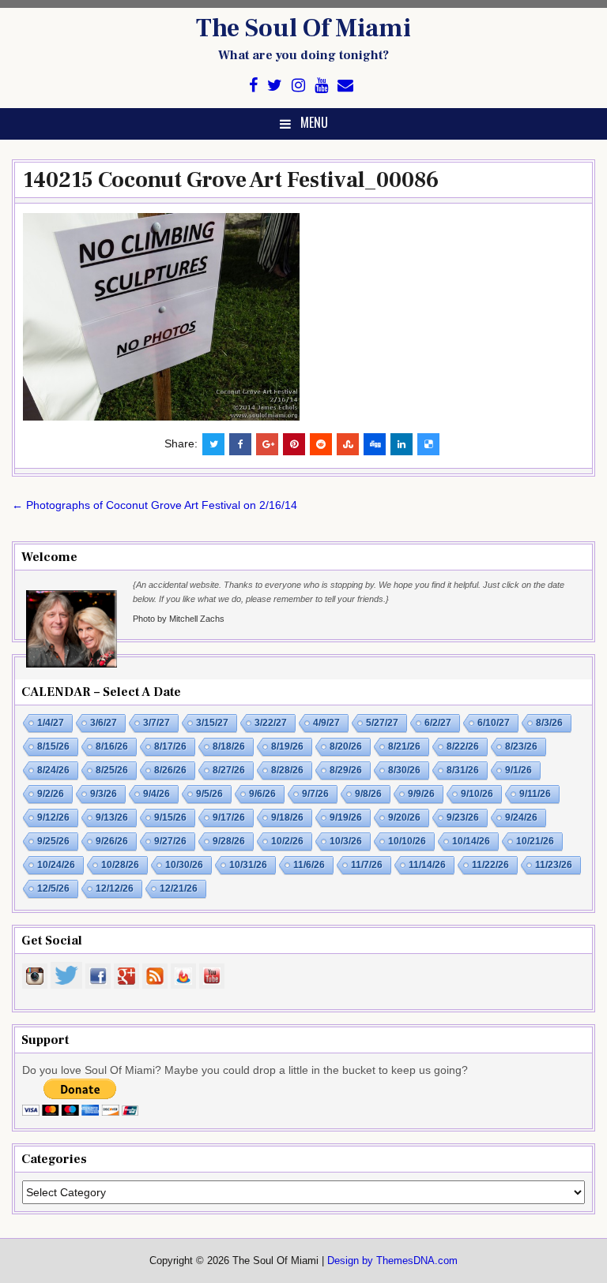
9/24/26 (521, 817)
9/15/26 (170, 817)
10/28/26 (120, 864)
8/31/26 (463, 770)
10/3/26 (346, 841)
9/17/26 (229, 817)
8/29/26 (346, 770)
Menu (314, 122)
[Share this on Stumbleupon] (348, 444)
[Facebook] (253, 85)
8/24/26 (53, 770)
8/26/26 (170, 770)
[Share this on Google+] (267, 444)
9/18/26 (287, 817)
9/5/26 (209, 793)
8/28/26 (287, 770)
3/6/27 (103, 722)
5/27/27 (382, 722)
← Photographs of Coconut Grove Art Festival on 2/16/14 (154, 505)
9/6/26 (262, 793)
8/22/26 (463, 746)
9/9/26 (421, 793)
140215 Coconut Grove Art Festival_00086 (231, 180)
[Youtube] (321, 85)
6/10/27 (493, 722)
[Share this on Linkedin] (401, 444)
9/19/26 (346, 817)
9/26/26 (112, 841)
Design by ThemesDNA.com (392, 1260)
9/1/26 (518, 770)
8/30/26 (404, 770)
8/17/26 (170, 746)
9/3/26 (103, 793)
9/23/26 (463, 817)
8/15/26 (53, 746)
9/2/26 (50, 793)
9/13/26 (112, 817)
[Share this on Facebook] (240, 444)
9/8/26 (368, 793)
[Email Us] (345, 85)
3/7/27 (156, 722)
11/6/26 (309, 864)
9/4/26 (156, 793)
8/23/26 (521, 746)
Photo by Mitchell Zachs (178, 618)
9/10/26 (477, 793)
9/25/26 (53, 841)
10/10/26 (407, 841)
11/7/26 (367, 864)
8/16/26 (112, 746)
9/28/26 (229, 841)
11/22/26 (490, 864)
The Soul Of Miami (303, 28)
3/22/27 (270, 722)
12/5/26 (53, 888)
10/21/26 (535, 841)
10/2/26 (287, 841)
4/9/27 (326, 722)
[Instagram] (298, 85)
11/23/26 (553, 864)
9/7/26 (315, 793)
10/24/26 (56, 864)
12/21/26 (179, 888)
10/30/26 (184, 864)
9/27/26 (170, 841)
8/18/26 (229, 746)
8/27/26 (229, 770)
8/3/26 (549, 722)
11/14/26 (427, 864)
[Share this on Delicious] (428, 444)
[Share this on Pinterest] (294, 444)
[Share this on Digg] (375, 444)
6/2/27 (437, 722)
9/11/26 (535, 793)
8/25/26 (112, 770)
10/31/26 (248, 864)
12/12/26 (115, 888)
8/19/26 (287, 746)
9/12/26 (53, 817)
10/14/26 (471, 841)
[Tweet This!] (213, 444)
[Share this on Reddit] (321, 444)
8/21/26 (404, 746)
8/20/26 (346, 746)
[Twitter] (274, 85)
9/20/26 (404, 817)
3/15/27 (212, 722)
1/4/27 (50, 722)
